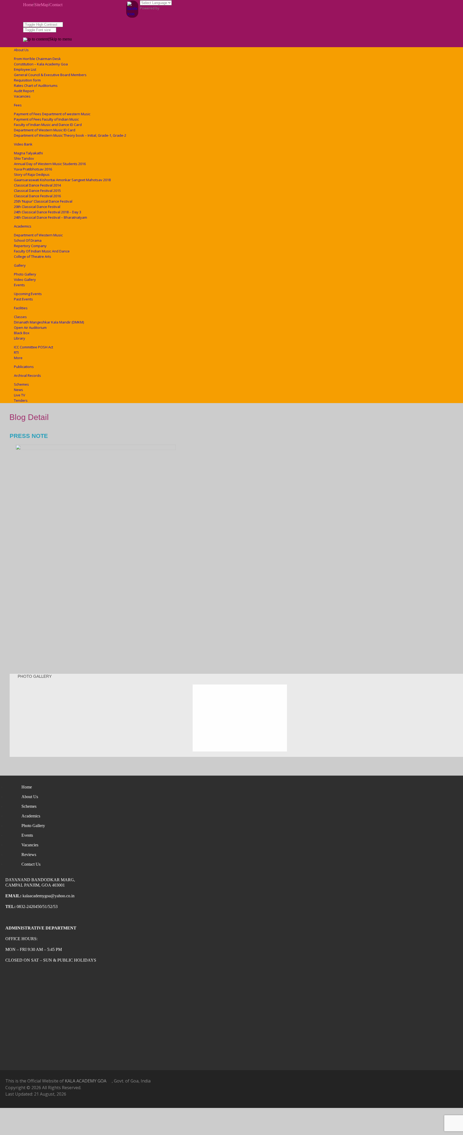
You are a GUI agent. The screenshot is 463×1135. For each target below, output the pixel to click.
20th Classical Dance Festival (37, 206)
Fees (18, 105)
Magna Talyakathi (28, 153)
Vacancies (22, 96)
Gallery (20, 265)
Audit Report (24, 90)
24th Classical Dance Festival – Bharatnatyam (50, 217)
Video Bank (23, 144)
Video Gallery (25, 279)
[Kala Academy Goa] (25, 40)
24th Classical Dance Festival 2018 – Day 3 (47, 212)
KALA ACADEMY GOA (85, 1081)
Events (19, 284)
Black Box (21, 332)
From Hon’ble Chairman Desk (37, 58)
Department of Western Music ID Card (44, 130)
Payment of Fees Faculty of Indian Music (46, 119)
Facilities (21, 308)
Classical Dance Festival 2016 (37, 195)
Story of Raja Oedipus (32, 174)
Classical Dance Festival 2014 (37, 185)
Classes (20, 316)
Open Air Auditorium (30, 327)
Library (19, 338)
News (18, 389)
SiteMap (41, 4)
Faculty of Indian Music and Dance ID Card (48, 124)
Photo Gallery (25, 274)
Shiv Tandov (24, 158)
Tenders (21, 400)
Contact (55, 4)
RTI (16, 352)
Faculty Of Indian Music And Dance (42, 251)
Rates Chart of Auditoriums (36, 85)
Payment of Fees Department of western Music (52, 113)
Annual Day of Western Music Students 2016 (50, 163)
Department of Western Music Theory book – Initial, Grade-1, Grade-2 (70, 135)
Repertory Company (30, 245)
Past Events (23, 299)
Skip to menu (60, 39)
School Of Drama (28, 240)
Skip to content (35, 39)
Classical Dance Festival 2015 (37, 190)
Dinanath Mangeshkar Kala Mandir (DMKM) (49, 322)
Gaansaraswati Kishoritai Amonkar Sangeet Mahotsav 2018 (62, 179)
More (18, 357)
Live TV (19, 395)
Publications (24, 366)
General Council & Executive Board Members (50, 74)
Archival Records (27, 375)
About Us (21, 49)
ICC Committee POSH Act (33, 347)
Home (28, 4)
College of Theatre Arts (32, 256)
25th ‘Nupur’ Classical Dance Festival (43, 201)
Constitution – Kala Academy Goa (41, 64)
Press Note (29, 436)
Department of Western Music (38, 235)
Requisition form (27, 80)
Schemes (21, 384)
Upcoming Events (28, 293)
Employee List (25, 69)
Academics (22, 226)
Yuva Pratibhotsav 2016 (33, 169)
